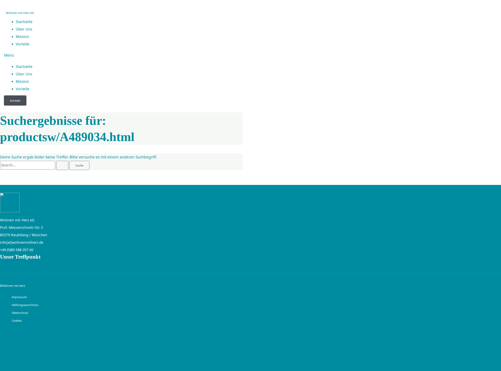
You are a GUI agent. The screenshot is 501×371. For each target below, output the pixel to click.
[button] (104, 55)
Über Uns (24, 74)
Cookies (17, 320)
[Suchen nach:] (34, 165)
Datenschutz (20, 313)
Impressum (19, 297)
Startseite (24, 66)
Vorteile (22, 44)
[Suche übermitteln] (62, 165)
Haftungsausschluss (25, 305)
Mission (22, 81)
